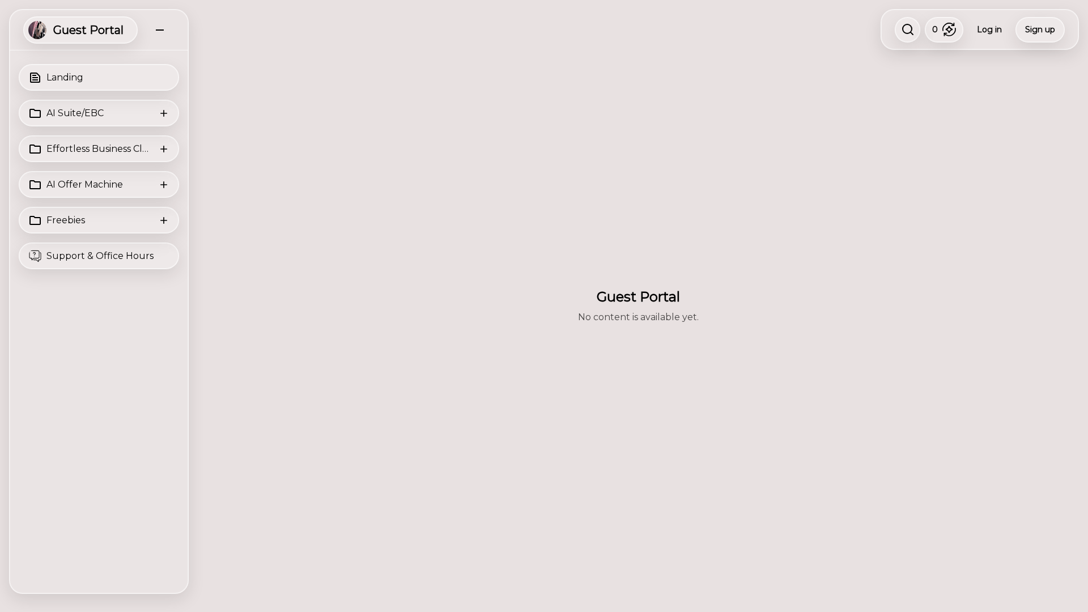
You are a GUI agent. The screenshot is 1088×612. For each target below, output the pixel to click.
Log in (989, 29)
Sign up (1040, 29)
